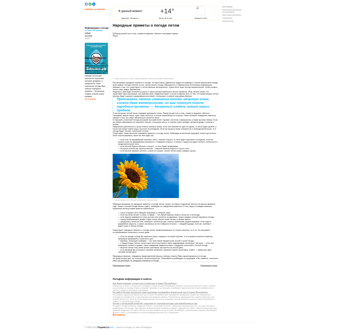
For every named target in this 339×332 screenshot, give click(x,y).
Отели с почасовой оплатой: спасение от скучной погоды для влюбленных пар (155, 303)
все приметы (90, 99)
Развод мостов (227, 21)
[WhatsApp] (90, 4)
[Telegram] (86, 4)
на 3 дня (88, 36)
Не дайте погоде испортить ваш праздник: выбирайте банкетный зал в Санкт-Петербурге (160, 292)
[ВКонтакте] (93, 4)
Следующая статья (208, 265)
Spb (105, 327)
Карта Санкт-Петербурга (231, 15)
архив (87, 38)
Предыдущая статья (121, 265)
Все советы (119, 315)
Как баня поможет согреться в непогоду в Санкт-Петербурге (145, 283)
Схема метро (227, 18)
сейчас (88, 33)
